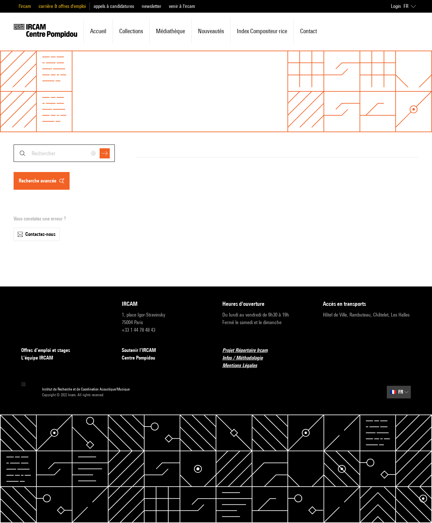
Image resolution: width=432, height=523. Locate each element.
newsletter (151, 6)
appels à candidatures (114, 6)
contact (308, 31)
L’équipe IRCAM (37, 358)
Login (396, 6)
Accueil (98, 31)
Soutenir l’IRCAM (139, 350)
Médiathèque (170, 31)
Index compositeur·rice (262, 31)
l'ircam (25, 6)
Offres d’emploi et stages (45, 350)
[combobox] (64, 153)
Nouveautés (211, 31)
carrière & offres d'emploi (62, 6)
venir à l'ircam (182, 6)
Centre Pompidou (138, 358)
